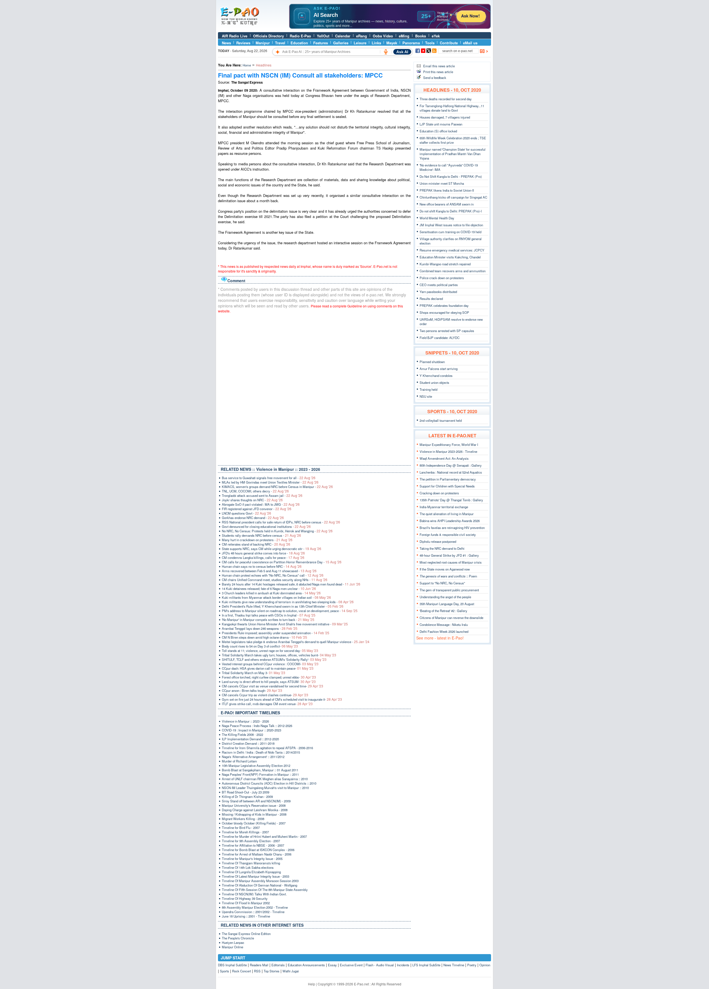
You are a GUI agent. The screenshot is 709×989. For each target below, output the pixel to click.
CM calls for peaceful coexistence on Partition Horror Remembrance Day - (281, 562)
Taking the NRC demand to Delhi (442, 548)
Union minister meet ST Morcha (442, 183)
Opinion (484, 965)
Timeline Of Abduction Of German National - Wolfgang (259, 885)
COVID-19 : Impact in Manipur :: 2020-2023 (251, 730)
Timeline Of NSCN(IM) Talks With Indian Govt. (254, 894)
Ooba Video (383, 35)
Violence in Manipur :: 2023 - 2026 (245, 721)
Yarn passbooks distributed (438, 291)
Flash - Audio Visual (380, 965)
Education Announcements (306, 965)
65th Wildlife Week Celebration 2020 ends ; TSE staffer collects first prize (453, 140)
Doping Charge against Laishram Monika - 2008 (254, 810)
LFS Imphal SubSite (426, 965)
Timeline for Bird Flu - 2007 (241, 827)
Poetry (471, 965)
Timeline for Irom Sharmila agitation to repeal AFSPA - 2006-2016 (267, 748)
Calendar (342, 35)
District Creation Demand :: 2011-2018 (248, 743)
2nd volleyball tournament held (441, 420)
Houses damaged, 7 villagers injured (445, 117)
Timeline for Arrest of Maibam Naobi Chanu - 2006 (256, 854)
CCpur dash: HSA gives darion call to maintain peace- (268, 668)
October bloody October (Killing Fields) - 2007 (254, 823)
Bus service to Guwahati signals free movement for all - (268, 478)
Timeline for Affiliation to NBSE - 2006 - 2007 (253, 845)
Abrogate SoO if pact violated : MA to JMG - (261, 504)
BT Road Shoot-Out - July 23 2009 (245, 792)
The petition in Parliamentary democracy (448, 479)
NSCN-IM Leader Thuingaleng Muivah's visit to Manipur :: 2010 (265, 787)
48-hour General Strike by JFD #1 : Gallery (449, 555)
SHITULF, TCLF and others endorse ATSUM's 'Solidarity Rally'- (274, 659)
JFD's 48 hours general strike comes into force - (263, 553)
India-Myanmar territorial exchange (444, 507)
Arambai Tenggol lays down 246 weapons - (259, 628)
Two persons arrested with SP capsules (447, 330)
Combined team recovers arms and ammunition (452, 271)
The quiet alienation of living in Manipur (447, 514)
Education (299, 42)
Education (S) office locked (438, 131)
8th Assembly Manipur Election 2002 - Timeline (255, 907)
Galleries (340, 42)
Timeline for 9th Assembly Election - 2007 (251, 841)
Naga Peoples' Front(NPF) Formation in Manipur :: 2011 (260, 774)
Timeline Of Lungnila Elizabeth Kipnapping (251, 872)
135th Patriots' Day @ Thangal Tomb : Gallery (451, 500)
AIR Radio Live (234, 35)
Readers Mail (259, 965)
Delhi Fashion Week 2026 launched (444, 631)
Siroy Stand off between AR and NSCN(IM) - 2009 (256, 801)
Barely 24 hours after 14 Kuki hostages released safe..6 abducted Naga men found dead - (291, 584)
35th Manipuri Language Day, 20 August (447, 604)
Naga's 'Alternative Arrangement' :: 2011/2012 (253, 756)
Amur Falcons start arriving (439, 368)
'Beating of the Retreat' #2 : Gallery (443, 610)
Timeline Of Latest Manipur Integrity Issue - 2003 (255, 876)
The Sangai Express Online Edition (246, 933)
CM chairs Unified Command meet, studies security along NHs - (274, 579)
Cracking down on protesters (439, 493)
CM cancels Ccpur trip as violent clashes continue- (265, 695)
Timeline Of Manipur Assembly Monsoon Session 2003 (260, 880)
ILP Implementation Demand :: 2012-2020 (250, 739)
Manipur (263, 42)
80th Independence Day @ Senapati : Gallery (451, 465)
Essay (332, 965)
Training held (428, 389)
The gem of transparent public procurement (449, 590)
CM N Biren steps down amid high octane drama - (264, 637)
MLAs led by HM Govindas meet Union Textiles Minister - (270, 482)
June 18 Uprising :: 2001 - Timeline (246, 916)
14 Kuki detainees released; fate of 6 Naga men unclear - (269, 588)
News (226, 42)
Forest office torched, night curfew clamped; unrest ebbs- (269, 677)
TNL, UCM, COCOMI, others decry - (255, 491)
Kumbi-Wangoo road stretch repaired (445, 264)
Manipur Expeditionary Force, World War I (449, 444)
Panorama (411, 42)
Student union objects (434, 382)
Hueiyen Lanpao (233, 942)
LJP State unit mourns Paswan (441, 124)
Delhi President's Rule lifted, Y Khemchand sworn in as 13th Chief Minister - (282, 606)
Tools (430, 42)
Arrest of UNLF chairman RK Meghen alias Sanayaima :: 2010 (265, 779)
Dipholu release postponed (438, 541)
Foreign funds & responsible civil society (448, 534)
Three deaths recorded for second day (446, 99)
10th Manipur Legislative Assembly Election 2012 (256, 765)
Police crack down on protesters (442, 278)
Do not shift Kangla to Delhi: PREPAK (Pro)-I (451, 211)
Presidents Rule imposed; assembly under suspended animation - (275, 633)
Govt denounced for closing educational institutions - (266, 526)
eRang (361, 35)
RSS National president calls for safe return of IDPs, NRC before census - (281, 522)
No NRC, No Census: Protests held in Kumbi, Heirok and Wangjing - (277, 531)
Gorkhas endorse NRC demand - (253, 517)
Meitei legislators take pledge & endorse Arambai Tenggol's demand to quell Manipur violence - (295, 641)
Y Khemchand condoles (436, 375)
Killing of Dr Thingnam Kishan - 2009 (247, 796)
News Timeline (453, 965)
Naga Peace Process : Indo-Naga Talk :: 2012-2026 (257, 725)
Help (311, 984)
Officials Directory (268, 35)
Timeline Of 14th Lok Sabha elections (248, 867)
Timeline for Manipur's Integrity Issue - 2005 (252, 858)
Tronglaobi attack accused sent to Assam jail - (262, 495)
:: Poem (448, 576)
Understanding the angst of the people (445, 597)
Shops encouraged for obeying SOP (444, 312)
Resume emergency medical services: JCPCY (452, 250)
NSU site (426, 396)
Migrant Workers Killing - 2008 (243, 818)
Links (376, 42)
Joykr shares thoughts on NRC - (252, 500)
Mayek (391, 42)
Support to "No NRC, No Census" (442, 583)
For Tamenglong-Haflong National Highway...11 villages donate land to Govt (452, 108)
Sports (224, 971)
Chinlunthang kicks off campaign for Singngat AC (453, 197)
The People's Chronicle (238, 938)
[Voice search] (386, 52)
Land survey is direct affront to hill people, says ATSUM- (269, 681)
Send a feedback (434, 77)
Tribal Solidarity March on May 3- (253, 673)
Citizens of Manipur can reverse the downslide (451, 617)
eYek (436, 35)
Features (320, 42)
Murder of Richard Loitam (239, 761)
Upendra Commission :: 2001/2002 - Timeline (253, 912)
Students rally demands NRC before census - (261, 535)
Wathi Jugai (290, 971)
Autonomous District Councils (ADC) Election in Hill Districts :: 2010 (269, 783)
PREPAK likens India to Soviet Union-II (447, 190)
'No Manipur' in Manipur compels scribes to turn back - (268, 619)
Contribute (449, 42)
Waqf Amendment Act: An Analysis (444, 458)
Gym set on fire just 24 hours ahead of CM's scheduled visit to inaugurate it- (282, 699)
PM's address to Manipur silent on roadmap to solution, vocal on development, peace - (290, 610)
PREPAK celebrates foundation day (444, 305)
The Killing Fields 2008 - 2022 (242, 734)
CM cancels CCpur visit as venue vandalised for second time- (272, 686)
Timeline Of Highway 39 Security (245, 898)
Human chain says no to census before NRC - (262, 566)
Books (420, 35)
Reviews (243, 42)
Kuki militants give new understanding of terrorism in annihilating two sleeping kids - (288, 602)
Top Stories (271, 971)
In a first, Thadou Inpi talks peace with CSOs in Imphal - (268, 615)
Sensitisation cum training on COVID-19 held (450, 232)
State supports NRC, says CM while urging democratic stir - (271, 548)
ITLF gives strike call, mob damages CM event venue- (267, 704)
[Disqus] (314, 388)
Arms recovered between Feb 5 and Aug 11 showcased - (269, 571)
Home (247, 65)
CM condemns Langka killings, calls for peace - (263, 557)
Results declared (431, 298)
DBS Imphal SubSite (232, 965)
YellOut (323, 35)
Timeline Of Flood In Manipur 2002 (246, 903)
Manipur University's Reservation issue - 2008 (254, 805)
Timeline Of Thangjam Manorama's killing (251, 863)
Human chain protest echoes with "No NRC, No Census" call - (272, 575)
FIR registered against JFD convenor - (256, 509)
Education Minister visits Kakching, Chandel (450, 257)
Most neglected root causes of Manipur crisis (451, 562)
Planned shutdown (432, 361)
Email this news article (439, 66)
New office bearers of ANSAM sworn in (447, 204)
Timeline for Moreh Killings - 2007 (245, 832)
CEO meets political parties (439, 284)
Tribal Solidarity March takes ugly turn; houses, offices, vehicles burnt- (279, 655)
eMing (404, 35)
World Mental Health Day (437, 218)
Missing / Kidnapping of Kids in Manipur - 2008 (254, 814)
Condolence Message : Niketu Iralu (444, 624)
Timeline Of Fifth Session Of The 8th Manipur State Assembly (265, 889)
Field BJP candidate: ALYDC (439, 337)
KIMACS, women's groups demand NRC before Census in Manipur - (277, 486)
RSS (257, 971)
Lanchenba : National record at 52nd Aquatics (451, 472)
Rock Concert (241, 971)
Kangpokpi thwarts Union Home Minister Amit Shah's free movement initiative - (285, 624)
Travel (280, 42)
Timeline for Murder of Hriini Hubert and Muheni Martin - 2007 (264, 836)
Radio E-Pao (300, 35)
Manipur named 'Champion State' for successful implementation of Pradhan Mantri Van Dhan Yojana (452, 153)
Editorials (278, 965)
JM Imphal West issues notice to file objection (451, 225)
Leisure (360, 42)
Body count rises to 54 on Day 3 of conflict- (260, 646)
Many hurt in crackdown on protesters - (257, 540)
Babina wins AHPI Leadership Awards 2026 (450, 520)
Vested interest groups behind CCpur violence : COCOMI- (270, 664)
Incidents (403, 965)
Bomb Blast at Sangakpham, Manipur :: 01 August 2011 (260, 770)
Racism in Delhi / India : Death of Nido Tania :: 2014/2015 (261, 752)
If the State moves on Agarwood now (445, 569)
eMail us (470, 42)
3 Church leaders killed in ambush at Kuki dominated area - (271, 593)
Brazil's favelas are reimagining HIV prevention (452, 527)
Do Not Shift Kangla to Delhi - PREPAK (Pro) (451, 176)
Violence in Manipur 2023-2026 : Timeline (448, 451)
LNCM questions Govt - (246, 513)
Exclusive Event (351, 965)
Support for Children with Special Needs (447, 486)
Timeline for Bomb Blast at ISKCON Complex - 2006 (258, 849)
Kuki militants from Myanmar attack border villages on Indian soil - (276, 597)
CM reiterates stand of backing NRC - (256, 544)
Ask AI (402, 52)
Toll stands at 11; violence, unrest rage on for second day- (270, 650)
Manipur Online (232, 947)
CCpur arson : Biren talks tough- (252, 690)
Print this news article (438, 72)
